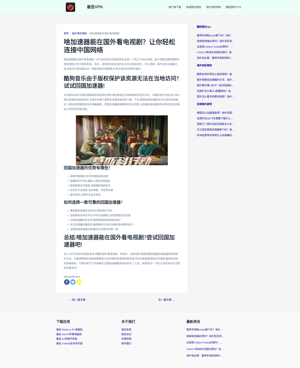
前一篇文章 (77, 299)
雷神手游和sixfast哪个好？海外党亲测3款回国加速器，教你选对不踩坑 (215, 35)
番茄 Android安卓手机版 (69, 343)
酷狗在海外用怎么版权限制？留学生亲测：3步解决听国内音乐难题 (215, 74)
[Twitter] (73, 282)
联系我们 (126, 343)
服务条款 (126, 329)
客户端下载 (175, 7)
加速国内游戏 (193, 7)
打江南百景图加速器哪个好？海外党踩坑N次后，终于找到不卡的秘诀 (215, 129)
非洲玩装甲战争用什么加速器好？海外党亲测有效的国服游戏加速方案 (215, 135)
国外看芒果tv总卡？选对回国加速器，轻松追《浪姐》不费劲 (215, 85)
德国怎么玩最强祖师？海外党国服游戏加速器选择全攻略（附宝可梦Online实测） (215, 112)
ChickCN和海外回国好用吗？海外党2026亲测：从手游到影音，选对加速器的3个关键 (215, 52)
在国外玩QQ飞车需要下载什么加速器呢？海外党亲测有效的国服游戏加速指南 (215, 118)
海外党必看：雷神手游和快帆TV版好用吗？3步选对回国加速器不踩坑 (215, 58)
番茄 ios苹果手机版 (66, 338)
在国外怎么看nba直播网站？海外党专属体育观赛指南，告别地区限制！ (215, 91)
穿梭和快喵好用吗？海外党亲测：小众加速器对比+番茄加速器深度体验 (215, 41)
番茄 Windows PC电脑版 (69, 329)
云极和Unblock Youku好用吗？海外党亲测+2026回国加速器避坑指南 (215, 46)
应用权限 (126, 338)
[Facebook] (67, 282)
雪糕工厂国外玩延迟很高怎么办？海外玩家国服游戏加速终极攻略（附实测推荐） (215, 124)
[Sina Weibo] (79, 282)
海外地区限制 (213, 7)
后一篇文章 (166, 299)
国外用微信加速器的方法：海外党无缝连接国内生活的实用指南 (215, 79)
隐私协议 (126, 334)
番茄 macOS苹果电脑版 (69, 334)
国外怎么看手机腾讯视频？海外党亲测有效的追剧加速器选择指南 (215, 96)
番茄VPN (95, 7)
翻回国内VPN (233, 7)
